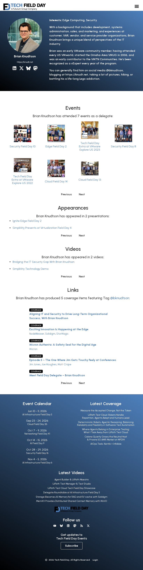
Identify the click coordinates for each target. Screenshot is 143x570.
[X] (88, 526)
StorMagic (62, 333)
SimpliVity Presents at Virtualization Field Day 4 (42, 227)
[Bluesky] (28, 68)
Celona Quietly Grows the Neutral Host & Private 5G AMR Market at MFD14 (106, 438)
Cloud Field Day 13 (89, 179)
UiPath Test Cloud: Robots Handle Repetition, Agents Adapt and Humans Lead (105, 416)
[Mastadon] (75, 526)
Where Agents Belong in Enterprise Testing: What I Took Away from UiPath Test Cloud (106, 431)
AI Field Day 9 (37, 443)
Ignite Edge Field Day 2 (27, 220)
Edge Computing (73, 20)
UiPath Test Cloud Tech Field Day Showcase (71, 488)
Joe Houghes (49, 364)
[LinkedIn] (14, 68)
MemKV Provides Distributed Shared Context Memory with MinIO (71, 501)
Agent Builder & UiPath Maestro (71, 479)
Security (91, 20)
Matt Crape (64, 364)
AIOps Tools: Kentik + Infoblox (105, 443)
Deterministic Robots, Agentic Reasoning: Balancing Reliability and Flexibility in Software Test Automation (105, 424)
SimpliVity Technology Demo (30, 268)
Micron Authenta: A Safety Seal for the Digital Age (62, 344)
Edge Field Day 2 (56, 146)
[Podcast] (81, 526)
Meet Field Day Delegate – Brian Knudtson (57, 375)
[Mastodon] (35, 68)
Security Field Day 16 (37, 453)
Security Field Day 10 (22, 146)
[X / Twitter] (21, 68)
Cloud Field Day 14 (56, 181)
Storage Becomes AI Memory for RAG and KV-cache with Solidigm (71, 496)
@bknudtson (119, 298)
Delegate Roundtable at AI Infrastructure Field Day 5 (71, 492)
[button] (136, 6)
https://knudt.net (25, 62)
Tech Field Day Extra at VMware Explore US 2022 (22, 180)
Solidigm (50, 333)
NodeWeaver (36, 333)
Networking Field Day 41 (37, 433)
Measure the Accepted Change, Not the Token (105, 410)
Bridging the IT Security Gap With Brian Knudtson (43, 261)
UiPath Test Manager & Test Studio (71, 483)
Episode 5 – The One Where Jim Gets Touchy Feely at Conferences (72, 360)
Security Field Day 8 (123, 146)
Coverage (36, 310)
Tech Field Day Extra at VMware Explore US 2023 (89, 146)
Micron (33, 349)
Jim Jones (34, 364)
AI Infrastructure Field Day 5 (37, 414)
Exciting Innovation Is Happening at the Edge (58, 329)
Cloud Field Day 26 (37, 424)
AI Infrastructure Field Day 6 (37, 462)
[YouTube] (55, 526)
